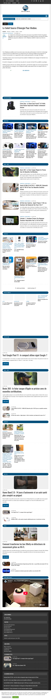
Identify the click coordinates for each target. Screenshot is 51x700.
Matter (22, 452)
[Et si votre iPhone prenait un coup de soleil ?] (8, 299)
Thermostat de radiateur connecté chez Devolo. (42, 241)
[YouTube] (41, 1)
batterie (9, 31)
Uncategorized (41, 239)
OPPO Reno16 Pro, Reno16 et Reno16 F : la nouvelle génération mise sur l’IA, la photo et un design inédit (19, 155)
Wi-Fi (15, 248)
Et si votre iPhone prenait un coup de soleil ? (7, 303)
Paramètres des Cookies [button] (6, 697)
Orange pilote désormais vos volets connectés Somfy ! (7, 251)
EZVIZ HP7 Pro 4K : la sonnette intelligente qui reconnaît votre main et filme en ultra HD (42, 269)
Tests (22, 246)
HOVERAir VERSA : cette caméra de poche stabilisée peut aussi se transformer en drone (28, 519)
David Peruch (10, 33)
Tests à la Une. (6, 337)
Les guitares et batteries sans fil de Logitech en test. (31, 304)
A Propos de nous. (8, 648)
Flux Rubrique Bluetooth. (9, 629)
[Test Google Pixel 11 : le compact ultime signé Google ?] (25, 351)
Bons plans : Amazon (7, 3)
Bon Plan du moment (7, 98)
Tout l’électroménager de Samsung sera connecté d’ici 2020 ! (31, 246)
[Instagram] (36, 1)
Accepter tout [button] (15, 697)
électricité (10, 243)
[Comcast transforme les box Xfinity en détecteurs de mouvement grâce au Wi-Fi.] (25, 540)
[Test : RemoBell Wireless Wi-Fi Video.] (19, 241)
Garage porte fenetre (7, 244)
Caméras (22, 243)
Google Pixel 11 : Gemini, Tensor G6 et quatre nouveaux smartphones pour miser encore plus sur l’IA (31, 136)
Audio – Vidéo (6, 164)
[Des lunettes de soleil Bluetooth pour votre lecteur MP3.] (19, 299)
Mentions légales (7, 651)
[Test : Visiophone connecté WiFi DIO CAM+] (19, 274)
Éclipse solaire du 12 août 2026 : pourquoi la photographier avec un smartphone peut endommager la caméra (43, 134)
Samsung (9, 131)
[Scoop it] (47, 1)
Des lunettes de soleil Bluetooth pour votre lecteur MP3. (18, 304)
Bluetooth (16, 301)
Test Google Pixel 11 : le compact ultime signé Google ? (25, 355)
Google (31, 131)
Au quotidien (40, 237)
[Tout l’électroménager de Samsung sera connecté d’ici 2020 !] (31, 241)
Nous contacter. (7, 646)
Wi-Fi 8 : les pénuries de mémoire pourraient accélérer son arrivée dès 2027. (26, 571)
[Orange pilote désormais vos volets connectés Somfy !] (8, 241)
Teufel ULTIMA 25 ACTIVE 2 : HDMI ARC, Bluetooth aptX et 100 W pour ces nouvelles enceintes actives (34, 187)
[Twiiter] (34, 1)
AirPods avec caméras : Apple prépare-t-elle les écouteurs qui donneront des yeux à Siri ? (33, 204)
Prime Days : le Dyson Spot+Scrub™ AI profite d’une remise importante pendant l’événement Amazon (32, 105)
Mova (8, 454)
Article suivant (31, 288)
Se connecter (7, 617)
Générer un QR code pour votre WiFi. (12, 638)
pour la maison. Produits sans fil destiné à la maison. (7, 247)
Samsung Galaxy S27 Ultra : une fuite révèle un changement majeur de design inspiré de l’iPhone (8, 136)
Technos (17, 1)
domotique (6, 234)
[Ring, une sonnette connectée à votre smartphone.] (8, 261)
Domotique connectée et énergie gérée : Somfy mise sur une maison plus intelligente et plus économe (8, 435)
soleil (21, 31)
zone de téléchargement (10, 1)
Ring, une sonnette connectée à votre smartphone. (6, 267)
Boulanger (14, 3)
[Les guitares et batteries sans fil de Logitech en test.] (31, 299)
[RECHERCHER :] (41, 19)
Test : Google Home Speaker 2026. (19, 665)
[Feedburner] (45, 1)
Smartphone (6, 121)
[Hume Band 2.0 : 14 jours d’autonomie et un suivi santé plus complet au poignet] (25, 488)
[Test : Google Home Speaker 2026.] (7, 666)
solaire (17, 31)
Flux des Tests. (7, 627)
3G (38, 295)
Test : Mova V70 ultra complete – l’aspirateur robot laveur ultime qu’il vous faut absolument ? (7, 465)
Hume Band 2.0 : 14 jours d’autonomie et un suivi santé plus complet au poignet (25, 494)
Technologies (5, 461)
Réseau (5, 525)
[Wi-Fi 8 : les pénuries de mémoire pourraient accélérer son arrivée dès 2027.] (6, 572)
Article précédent (20, 288)
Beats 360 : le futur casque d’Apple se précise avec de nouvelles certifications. (33, 171)
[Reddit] (38, 1)
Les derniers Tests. (8, 654)
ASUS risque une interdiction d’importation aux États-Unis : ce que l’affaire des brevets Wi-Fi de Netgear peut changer (29, 564)
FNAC (19, 3)
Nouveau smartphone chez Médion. (43, 300)
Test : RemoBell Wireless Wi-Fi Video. (19, 250)
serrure (46, 264)
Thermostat (45, 238)
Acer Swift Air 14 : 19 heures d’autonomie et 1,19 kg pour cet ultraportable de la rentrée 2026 (21, 685)
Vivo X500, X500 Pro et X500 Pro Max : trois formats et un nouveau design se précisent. (18, 135)
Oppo (19, 150)
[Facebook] (32, 1)
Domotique (5, 243)
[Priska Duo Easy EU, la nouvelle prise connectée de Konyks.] (31, 261)
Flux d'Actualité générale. (9, 624)
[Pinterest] (43, 1)
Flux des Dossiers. (8, 626)
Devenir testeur (7, 618)
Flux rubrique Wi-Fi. (8, 632)
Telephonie (5, 132)
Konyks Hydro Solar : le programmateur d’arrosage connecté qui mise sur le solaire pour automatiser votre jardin (19, 437)
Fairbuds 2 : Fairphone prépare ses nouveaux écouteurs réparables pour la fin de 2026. (32, 219)
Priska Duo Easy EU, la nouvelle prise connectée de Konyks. (31, 266)
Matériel (4, 454)
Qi (38, 149)
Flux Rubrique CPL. (8, 630)
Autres (27, 301)
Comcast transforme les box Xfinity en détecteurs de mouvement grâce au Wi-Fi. (24, 545)
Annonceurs (6, 649)
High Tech (22, 244)
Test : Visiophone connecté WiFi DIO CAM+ (19, 281)
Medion (13, 31)
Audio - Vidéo (17, 243)
